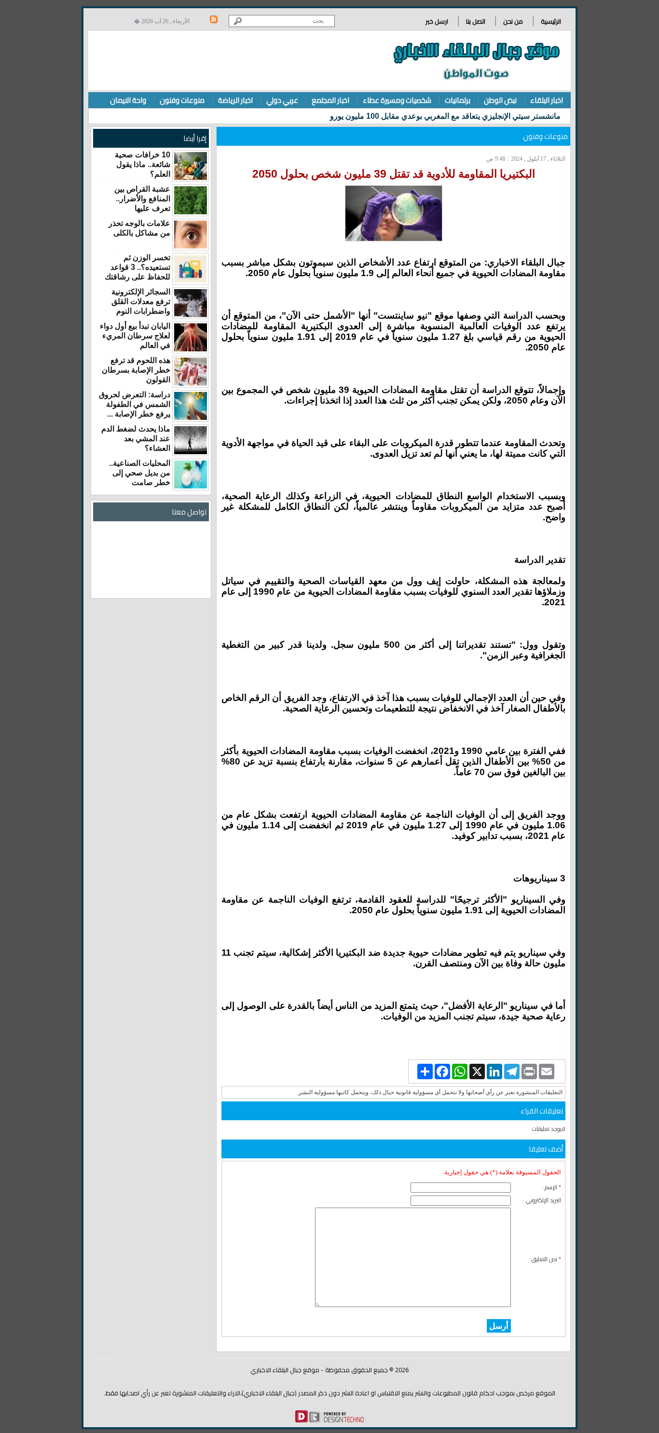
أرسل (498, 1326)
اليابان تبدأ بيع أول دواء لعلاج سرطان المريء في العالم (135, 335)
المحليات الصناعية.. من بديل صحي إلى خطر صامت (139, 473)
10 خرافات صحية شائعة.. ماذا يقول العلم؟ (142, 164)
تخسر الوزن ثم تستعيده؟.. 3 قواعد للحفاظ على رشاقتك (137, 267)
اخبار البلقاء (546, 100)
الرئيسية (551, 21)
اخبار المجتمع (330, 100)
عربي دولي (282, 100)
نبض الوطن (500, 100)
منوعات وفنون (182, 100)
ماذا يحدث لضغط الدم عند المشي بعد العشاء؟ (135, 438)
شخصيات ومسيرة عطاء (397, 100)
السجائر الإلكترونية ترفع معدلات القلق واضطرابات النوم (140, 301)
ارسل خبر (437, 21)
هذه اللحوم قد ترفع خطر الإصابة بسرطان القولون (136, 370)
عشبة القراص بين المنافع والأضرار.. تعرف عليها (142, 198)
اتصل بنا (475, 21)
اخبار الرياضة (235, 100)
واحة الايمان (128, 100)
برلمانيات (457, 100)
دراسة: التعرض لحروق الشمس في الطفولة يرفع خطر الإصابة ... (134, 404)
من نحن (513, 21)
